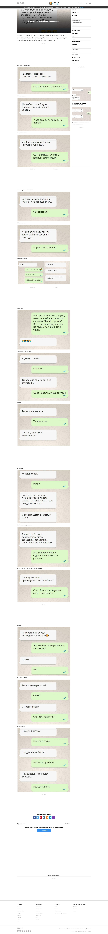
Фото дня (74, 15)
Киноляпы (75, 49)
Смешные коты (76, 20)
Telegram (75, 908)
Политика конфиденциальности (61, 913)
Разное (73, 63)
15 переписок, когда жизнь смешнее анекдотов (79, 104)
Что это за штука (76, 57)
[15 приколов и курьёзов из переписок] (53, 817)
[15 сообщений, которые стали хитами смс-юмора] (81, 114)
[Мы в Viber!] (28, 931)
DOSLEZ (20, 928)
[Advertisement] (43, 53)
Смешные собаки (77, 22)
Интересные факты (76, 41)
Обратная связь (58, 911)
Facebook (75, 906)
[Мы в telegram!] (20, 931)
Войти (81, 3)
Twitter (74, 911)
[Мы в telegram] (21, 3)
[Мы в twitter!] (22, 931)
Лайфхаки (74, 44)
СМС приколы (75, 12)
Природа (74, 25)
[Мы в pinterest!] (26, 931)
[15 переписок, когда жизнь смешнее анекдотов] (81, 94)
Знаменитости (75, 33)
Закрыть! (82, 7)
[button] (34, 817)
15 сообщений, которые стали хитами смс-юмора (80, 123)
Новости (74, 9)
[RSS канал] (30, 931)
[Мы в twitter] (23, 3)
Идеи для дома (75, 60)
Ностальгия (75, 54)
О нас (56, 906)
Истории (18, 908)
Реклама (56, 908)
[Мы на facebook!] (18, 3)
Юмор (73, 38)
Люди (73, 36)
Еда (73, 27)
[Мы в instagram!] (24, 931)
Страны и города (76, 30)
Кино (73, 47)
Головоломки (38, 906)
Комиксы (74, 52)
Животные (74, 18)
